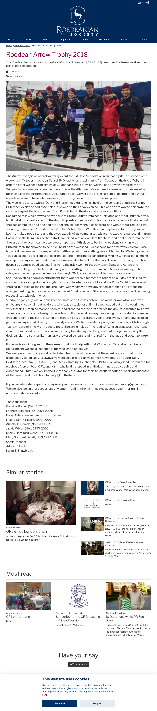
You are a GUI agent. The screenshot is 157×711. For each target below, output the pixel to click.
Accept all (60, 703)
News (9, 45)
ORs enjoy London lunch (26, 531)
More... (38, 539)
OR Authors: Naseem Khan (120, 500)
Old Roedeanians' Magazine (70, 613)
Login (140, 2)
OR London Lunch (19, 617)
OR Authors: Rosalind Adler (120, 482)
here (44, 694)
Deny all (97, 703)
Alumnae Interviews (116, 613)
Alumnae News (22, 45)
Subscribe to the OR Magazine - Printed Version (78, 618)
